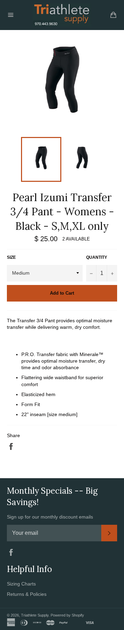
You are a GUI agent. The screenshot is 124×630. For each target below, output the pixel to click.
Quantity (96, 257)
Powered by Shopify (67, 615)
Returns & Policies (26, 594)
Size (11, 257)
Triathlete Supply (35, 615)
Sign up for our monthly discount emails (50, 517)
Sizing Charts (21, 584)
